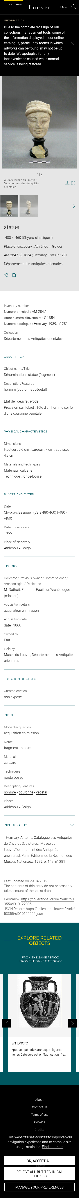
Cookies (39, 1122)
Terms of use (39, 1114)
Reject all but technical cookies (39, 1174)
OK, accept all (40, 1161)
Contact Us (39, 1107)
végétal (41, 792)
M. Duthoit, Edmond (19, 590)
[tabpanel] (39, 1023)
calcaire (10, 762)
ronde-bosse (13, 777)
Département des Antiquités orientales (33, 339)
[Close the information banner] (72, 43)
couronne (26, 792)
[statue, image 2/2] (29, 206)
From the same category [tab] (41, 961)
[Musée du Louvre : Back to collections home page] (39, 7)
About (39, 1099)
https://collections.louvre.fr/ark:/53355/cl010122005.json (39, 911)
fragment (11, 748)
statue (26, 748)
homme (10, 792)
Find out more (52, 1147)
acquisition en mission (21, 733)
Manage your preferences (39, 1187)
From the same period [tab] (40, 957)
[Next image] (72, 206)
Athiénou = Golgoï (18, 807)
